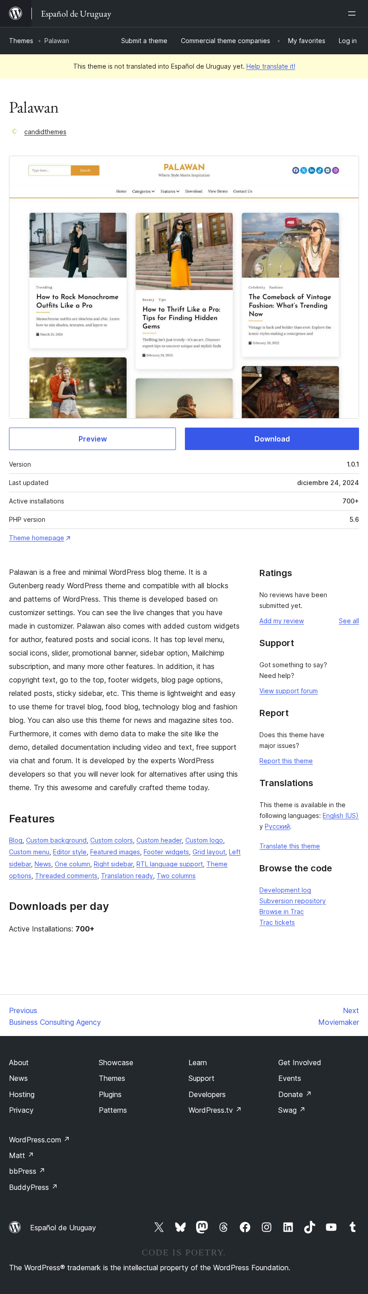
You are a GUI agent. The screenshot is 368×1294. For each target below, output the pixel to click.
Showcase (116, 1062)
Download (272, 438)
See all (349, 621)
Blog (15, 840)
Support (201, 1078)
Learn (197, 1062)
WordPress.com (39, 1139)
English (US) (341, 815)
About (19, 1062)
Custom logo (204, 840)
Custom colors (111, 840)
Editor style (70, 852)
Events (289, 1078)
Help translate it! (270, 66)
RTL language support (169, 864)
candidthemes (45, 132)
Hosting (22, 1094)
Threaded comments (66, 875)
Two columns (176, 875)
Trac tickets (277, 922)
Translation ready (127, 875)
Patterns (113, 1110)
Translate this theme (289, 846)
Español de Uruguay (63, 1227)
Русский (277, 826)
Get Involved (299, 1062)
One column (72, 864)
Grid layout (209, 852)
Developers (207, 1094)
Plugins (110, 1094)
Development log (285, 890)
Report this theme (286, 761)
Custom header (159, 840)
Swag (292, 1110)
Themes (21, 40)
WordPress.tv (215, 1110)
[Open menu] (353, 13)
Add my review (281, 621)
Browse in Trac (281, 911)
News (43, 864)
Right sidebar (113, 864)
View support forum (288, 691)
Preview (93, 438)
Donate (295, 1094)
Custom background (56, 840)
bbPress (27, 1171)
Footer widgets (166, 852)
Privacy (21, 1110)
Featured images (115, 852)
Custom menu (29, 852)
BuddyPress (33, 1187)
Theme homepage (36, 538)
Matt (21, 1155)
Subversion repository (292, 901)
